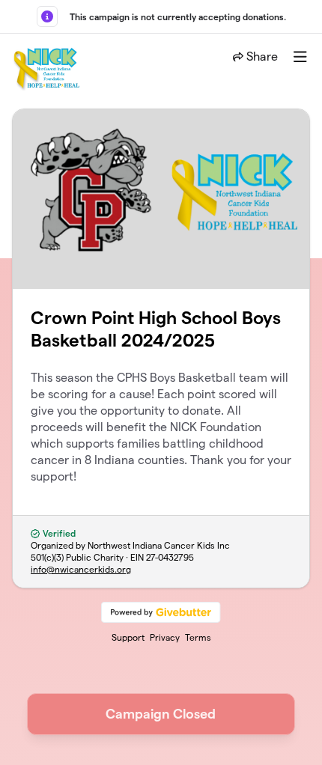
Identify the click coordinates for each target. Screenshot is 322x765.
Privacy (165, 637)
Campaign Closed (161, 714)
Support (128, 637)
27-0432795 (170, 557)
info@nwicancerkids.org (81, 569)
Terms (198, 637)
